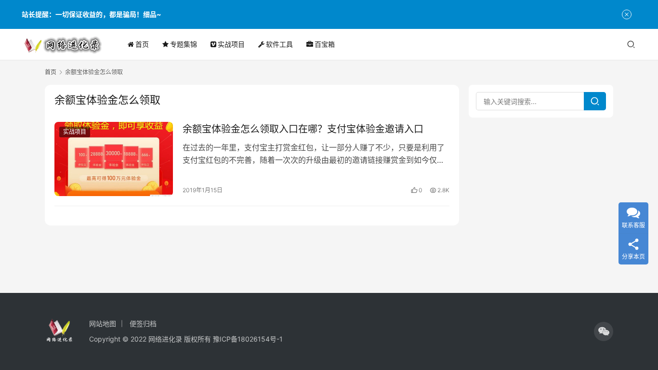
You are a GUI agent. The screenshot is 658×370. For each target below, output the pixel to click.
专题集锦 (183, 44)
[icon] (603, 331)
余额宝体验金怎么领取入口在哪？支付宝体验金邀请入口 (303, 129)
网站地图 (102, 323)
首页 (142, 44)
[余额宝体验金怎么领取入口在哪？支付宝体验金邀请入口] (113, 159)
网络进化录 (165, 339)
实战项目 (231, 44)
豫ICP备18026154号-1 (248, 339)
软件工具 (279, 44)
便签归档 (143, 323)
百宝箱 (325, 44)
